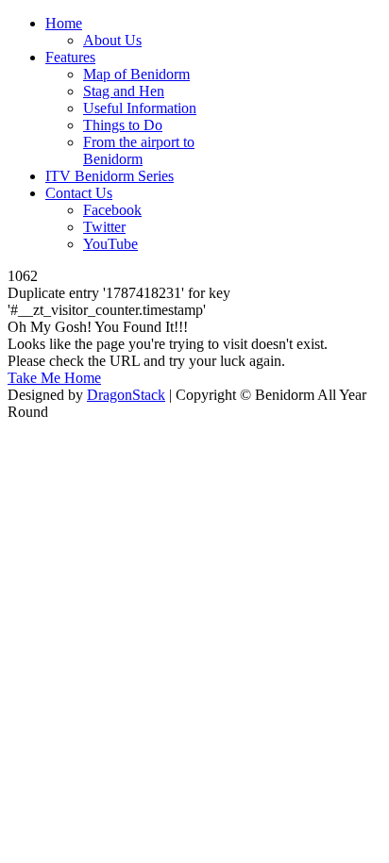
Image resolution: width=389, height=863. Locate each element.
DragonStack (126, 395)
